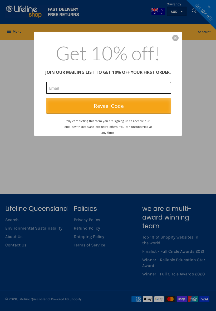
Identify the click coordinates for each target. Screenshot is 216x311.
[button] (175, 38)
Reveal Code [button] (109, 106)
